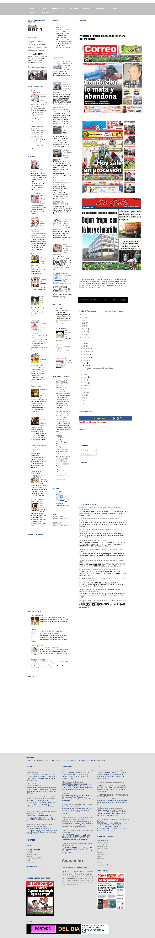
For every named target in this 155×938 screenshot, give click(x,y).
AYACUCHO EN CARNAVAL (49, 648)
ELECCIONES (114, 9)
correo (99, 857)
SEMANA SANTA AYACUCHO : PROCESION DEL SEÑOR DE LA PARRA (77, 805)
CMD (28, 860)
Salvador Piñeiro (81, 878)
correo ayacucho (102, 840)
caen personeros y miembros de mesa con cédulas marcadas (99, 569)
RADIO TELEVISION (38, 660)
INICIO (31, 9)
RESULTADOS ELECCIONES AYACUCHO (62, 524)
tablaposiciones (31, 854)
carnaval (82, 880)
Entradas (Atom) (107, 305)
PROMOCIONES (46, 13)
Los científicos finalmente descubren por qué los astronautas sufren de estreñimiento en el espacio (39, 134)
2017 (83, 334)
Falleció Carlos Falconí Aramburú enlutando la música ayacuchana (62, 249)
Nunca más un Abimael (68, 361)
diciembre (87, 348)
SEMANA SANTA (58, 9)
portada (72, 886)
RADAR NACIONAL (63, 456)
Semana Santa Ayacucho (36, 387)
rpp (98, 850)
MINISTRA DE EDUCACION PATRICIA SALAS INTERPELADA (61, 109)
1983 (83, 404)
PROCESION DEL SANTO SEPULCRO (43, 393)
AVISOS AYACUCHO (38, 446)
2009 (83, 398)
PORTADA (65, 793)
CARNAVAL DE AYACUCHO (36, 473)
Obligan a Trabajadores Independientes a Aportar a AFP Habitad (39, 785)
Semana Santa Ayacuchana (42, 506)
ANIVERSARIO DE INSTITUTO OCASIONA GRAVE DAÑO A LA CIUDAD (63, 29)
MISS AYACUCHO (37, 296)
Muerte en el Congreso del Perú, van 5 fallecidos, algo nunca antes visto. (39, 825)
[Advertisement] (106, 26)
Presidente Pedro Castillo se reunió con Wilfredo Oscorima (67, 154)
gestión (99, 861)
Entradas (85, 450)
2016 (83, 337)
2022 (83, 320)
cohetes (90, 874)
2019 (83, 329)
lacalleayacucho (102, 844)
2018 (83, 332)
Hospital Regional (76, 882)
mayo (86, 377)
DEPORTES (43, 9)
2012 (83, 392)
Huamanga (75, 880)
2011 (83, 395)
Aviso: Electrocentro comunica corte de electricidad (37, 450)
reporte (66, 494)
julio (85, 363)
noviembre (87, 351)
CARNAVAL (74, 9)
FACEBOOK (99, 9)
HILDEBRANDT (61, 328)
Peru (63, 878)
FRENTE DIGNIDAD (63, 412)
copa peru (29, 846)
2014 (83, 343)
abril (85, 380)
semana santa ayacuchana (73, 876)
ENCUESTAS (35, 278)
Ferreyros (68, 882)
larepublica (100, 854)
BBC (28, 870)
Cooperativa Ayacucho (38, 416)
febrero (86, 386)
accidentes (70, 878)
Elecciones (80, 871)
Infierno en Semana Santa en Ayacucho (67, 63)
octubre (86, 354)
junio (85, 374)
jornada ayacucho (102, 842)
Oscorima (89, 876)
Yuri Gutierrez (80, 874)
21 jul (87, 365)
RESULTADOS (42, 281)
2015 (83, 340)
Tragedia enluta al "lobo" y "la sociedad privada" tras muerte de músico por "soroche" (37, 45)
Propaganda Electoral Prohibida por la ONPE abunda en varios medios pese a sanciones (41, 798)
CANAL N (29, 862)
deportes (29, 856)
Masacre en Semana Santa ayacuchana (92, 540)
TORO (74, 884)
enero (86, 388)
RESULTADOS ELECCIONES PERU (60, 517)
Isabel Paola (41, 299)
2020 (83, 326)
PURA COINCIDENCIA (37, 91)
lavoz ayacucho (102, 848)
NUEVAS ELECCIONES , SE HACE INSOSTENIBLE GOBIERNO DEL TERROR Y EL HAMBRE (63, 389)
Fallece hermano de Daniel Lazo (72, 782)
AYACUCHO (35, 194)
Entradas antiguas (119, 300)
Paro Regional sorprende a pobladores (67, 129)
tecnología (100, 859)
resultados (29, 852)
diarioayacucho (102, 846)
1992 (83, 401)
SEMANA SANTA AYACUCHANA (37, 501)
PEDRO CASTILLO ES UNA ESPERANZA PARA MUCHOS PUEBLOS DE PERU (63, 461)
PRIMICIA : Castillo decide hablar (67, 333)
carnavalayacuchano (37, 645)
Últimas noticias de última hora (37, 127)
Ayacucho (34, 160)
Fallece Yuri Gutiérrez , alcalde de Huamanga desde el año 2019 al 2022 (62, 183)
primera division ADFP (33, 858)
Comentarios (86, 454)
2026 (83, 314)
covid (87, 880)
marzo (86, 383)
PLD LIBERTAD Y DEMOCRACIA (62, 381)
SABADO (69, 884)
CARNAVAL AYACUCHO (35, 321)
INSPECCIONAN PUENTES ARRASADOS (61, 203)
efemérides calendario (104, 863)
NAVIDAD (86, 9)
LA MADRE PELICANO (63, 310)
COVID (58, 492)
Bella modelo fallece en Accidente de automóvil (77, 771)
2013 (83, 346)
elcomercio (100, 852)
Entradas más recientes (88, 300)
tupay (76, 886)
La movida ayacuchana (87, 882)
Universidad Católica (83, 884)
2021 (83, 323)
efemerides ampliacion (104, 865)
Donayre (68, 880)
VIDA (58, 24)
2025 (83, 317)
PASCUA (64, 884)
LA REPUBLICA (62, 358)
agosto (86, 360)
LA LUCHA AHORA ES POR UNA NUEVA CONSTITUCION (63, 416)
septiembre (87, 357)
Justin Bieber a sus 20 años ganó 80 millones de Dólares (48, 662)
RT (27, 873)
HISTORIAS (60, 308)
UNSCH (58, 344)
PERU (33, 254)
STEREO (59, 436)
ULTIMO (32, 13)
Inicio (105, 300)
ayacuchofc (34, 354)
